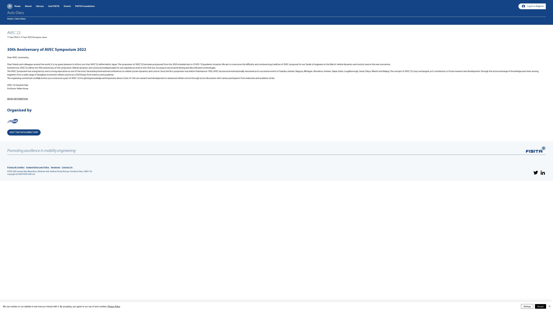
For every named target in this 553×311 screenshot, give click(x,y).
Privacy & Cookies (15, 167)
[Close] (549, 306)
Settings (527, 306)
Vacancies (55, 167)
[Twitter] (536, 173)
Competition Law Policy (37, 167)
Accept (540, 306)
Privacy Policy (114, 306)
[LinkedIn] (543, 173)
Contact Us (67, 167)
